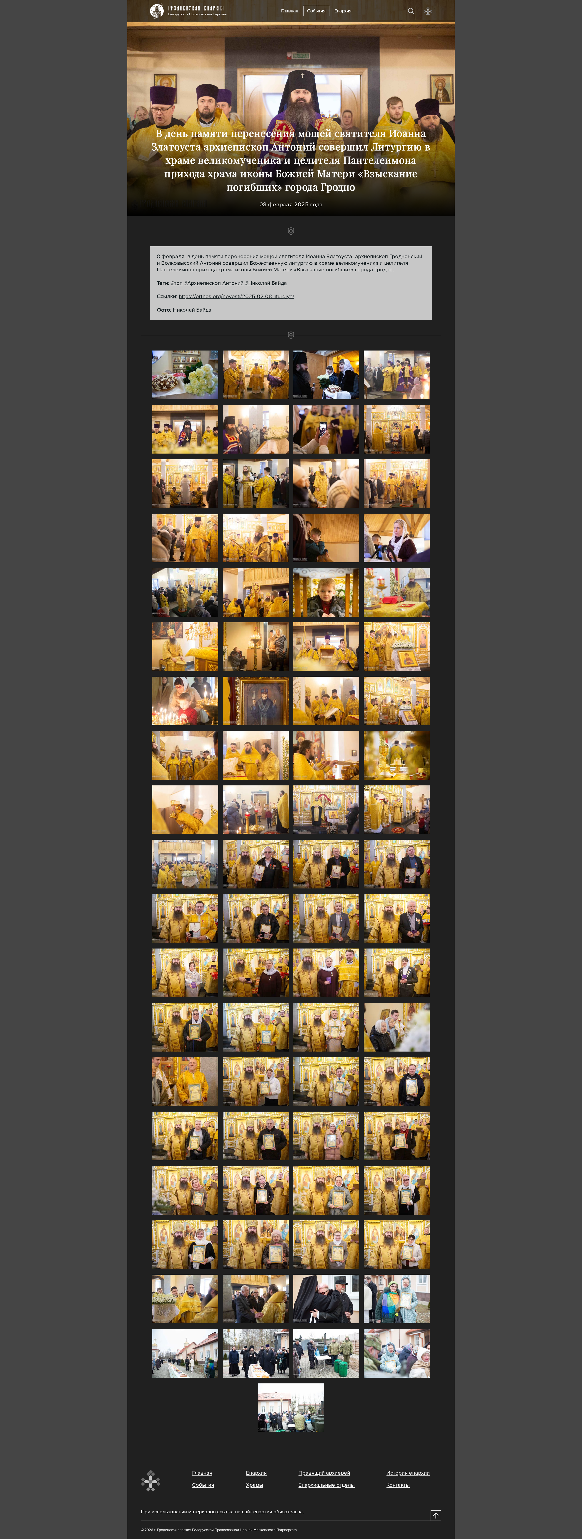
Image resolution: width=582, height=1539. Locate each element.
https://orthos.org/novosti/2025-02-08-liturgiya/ (236, 296)
